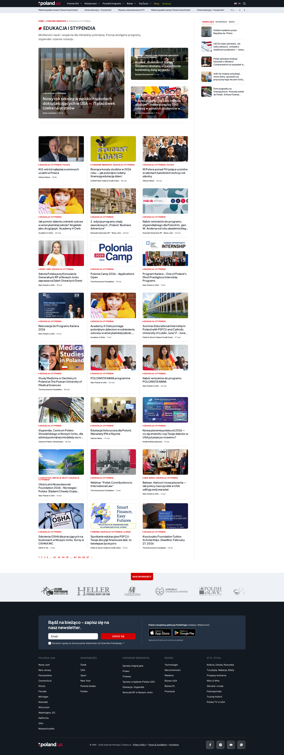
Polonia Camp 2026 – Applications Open (112, 275)
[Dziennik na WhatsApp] (241, 745)
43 (59, 557)
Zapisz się (118, 636)
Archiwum (174, 744)
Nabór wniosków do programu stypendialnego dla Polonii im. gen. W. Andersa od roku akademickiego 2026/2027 (165, 226)
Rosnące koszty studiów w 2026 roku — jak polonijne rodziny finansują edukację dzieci (111, 172)
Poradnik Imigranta (136, 658)
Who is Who (213, 680)
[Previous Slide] (240, 10)
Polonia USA (46, 658)
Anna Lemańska (50, 113)
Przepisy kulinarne (216, 675)
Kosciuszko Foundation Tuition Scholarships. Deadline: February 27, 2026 (164, 540)
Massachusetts (46, 728)
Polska (66, 165)
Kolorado (43, 702)
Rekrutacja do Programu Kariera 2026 (58, 327)
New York (85, 680)
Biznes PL (170, 686)
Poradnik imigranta (56, 21)
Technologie (171, 664)
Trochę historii (214, 696)
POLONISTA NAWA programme (111, 378)
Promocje (170, 691)
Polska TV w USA (216, 702)
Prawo (126, 671)
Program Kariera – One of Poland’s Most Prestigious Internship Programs (165, 277)
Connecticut (44, 680)
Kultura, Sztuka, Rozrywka (220, 664)
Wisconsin (44, 707)
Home (41, 21)
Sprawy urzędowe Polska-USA (139, 681)
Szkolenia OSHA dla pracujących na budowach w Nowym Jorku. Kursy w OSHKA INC (61, 540)
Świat (83, 664)
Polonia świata (88, 686)
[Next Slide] (244, 10)
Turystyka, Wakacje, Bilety (54, 478)
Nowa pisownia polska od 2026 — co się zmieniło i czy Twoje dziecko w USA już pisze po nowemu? (165, 434)
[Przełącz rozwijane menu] (81, 3)
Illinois (127, 532)
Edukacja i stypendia (55, 93)
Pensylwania (45, 675)
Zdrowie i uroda (215, 686)
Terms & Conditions (157, 744)
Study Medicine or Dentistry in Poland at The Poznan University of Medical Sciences (60, 381)
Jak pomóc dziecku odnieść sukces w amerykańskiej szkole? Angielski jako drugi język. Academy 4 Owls (60, 225)
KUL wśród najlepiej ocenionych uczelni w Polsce (58, 170)
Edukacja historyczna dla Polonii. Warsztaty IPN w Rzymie (111, 432)
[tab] (208, 22)
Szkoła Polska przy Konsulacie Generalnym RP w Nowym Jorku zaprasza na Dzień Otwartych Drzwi (60, 277)
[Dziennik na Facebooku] (210, 745)
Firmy (156, 3)
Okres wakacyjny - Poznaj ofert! (98, 10)
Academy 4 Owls (45, 233)
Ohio (40, 723)
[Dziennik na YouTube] (231, 745)
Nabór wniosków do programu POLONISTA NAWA (162, 379)
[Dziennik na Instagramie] (220, 745)
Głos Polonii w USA (46, 285)
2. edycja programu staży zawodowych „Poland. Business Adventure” (111, 225)
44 (63, 557)
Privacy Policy (139, 744)
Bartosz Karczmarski (144, 74)
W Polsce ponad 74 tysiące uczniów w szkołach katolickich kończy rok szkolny (165, 172)
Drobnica (166, 3)
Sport (83, 675)
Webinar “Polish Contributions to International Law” (111, 484)
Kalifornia (43, 718)
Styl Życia (214, 658)
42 (54, 557)
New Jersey (149, 478)
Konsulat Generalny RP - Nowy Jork (106, 233)
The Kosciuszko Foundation (102, 282)
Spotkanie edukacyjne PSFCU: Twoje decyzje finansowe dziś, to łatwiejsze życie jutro (111, 540)
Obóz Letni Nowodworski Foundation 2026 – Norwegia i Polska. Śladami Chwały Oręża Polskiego (57, 489)
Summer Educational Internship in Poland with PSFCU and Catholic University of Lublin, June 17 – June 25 (164, 331)
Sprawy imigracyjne (147, 55)
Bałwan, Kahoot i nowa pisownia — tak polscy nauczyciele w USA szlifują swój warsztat (164, 486)
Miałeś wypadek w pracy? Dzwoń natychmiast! (58, 10)
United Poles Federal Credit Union (105, 181)
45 (67, 557)
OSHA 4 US (43, 548)
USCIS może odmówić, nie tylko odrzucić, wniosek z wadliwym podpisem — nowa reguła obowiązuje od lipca (228, 48)
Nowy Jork (45, 269)
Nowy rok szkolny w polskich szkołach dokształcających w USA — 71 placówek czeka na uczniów (79, 103)
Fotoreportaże (214, 691)
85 (79, 557)
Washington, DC (46, 712)
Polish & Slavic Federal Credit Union (158, 337)
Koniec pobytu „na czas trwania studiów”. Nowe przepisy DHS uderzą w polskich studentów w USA (158, 106)
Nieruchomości (173, 670)
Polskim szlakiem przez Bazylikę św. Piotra (225, 31)
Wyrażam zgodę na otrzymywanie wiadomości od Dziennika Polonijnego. (88, 643)
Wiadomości (88, 658)
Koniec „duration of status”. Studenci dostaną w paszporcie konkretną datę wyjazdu (158, 66)
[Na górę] (272, 744)
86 (83, 557)
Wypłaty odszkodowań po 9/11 (131, 10)
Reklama (169, 675)
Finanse (96, 532)
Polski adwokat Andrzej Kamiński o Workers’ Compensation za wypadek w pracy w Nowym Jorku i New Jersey (228, 64)
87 (88, 557)
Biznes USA (171, 680)
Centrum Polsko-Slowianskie (50, 442)
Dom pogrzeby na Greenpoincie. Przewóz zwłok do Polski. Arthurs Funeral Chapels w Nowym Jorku (228, 93)
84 (75, 557)
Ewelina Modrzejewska (152, 442)
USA (82, 670)
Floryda (42, 691)
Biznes (169, 658)
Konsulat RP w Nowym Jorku (138, 692)
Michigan (43, 696)
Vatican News (44, 177)
